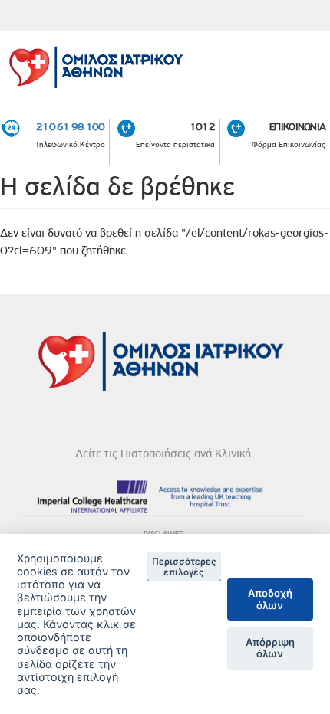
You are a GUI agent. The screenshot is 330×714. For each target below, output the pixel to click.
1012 (202, 126)
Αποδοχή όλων (270, 599)
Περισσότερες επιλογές (184, 567)
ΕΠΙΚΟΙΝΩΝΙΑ (297, 126)
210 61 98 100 (70, 126)
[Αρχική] (165, 64)
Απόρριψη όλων (270, 648)
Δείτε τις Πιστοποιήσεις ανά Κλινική (163, 453)
